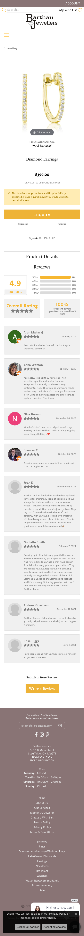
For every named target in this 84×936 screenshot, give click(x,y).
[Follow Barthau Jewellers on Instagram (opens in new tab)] (42, 734)
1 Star (35, 292)
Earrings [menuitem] (42, 861)
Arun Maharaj (33, 332)
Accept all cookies (55, 926)
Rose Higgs (31, 641)
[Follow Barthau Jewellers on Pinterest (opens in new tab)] (47, 734)
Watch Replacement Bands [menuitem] (42, 880)
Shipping (23, 224)
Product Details (42, 256)
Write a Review (42, 688)
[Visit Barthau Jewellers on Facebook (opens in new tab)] (36, 734)
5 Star (35, 277)
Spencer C (31, 450)
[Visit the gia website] (26, 906)
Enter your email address (42, 718)
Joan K (28, 482)
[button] (72, 3)
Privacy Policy (42, 827)
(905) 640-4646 (42, 145)
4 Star (35, 281)
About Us (42, 803)
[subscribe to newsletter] (60, 725)
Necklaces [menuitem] (42, 866)
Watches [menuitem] (42, 875)
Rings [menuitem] (42, 846)
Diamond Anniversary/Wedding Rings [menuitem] (42, 851)
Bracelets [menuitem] (42, 871)
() (74, 277)
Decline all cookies (27, 926)
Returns (62, 224)
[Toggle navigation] (6, 35)
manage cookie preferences (38, 917)
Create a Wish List (42, 817)
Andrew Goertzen (36, 605)
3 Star (35, 284)
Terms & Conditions (42, 832)
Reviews (42, 266)
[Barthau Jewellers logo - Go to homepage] (42, 21)
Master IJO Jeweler (42, 812)
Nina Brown (32, 414)
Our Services (42, 808)
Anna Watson (33, 365)
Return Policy (42, 822)
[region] (42, 99)
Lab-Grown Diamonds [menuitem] (42, 856)
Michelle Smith (34, 542)
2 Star (35, 288)
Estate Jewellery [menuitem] (42, 885)
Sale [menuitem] (42, 890)
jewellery (12, 48)
